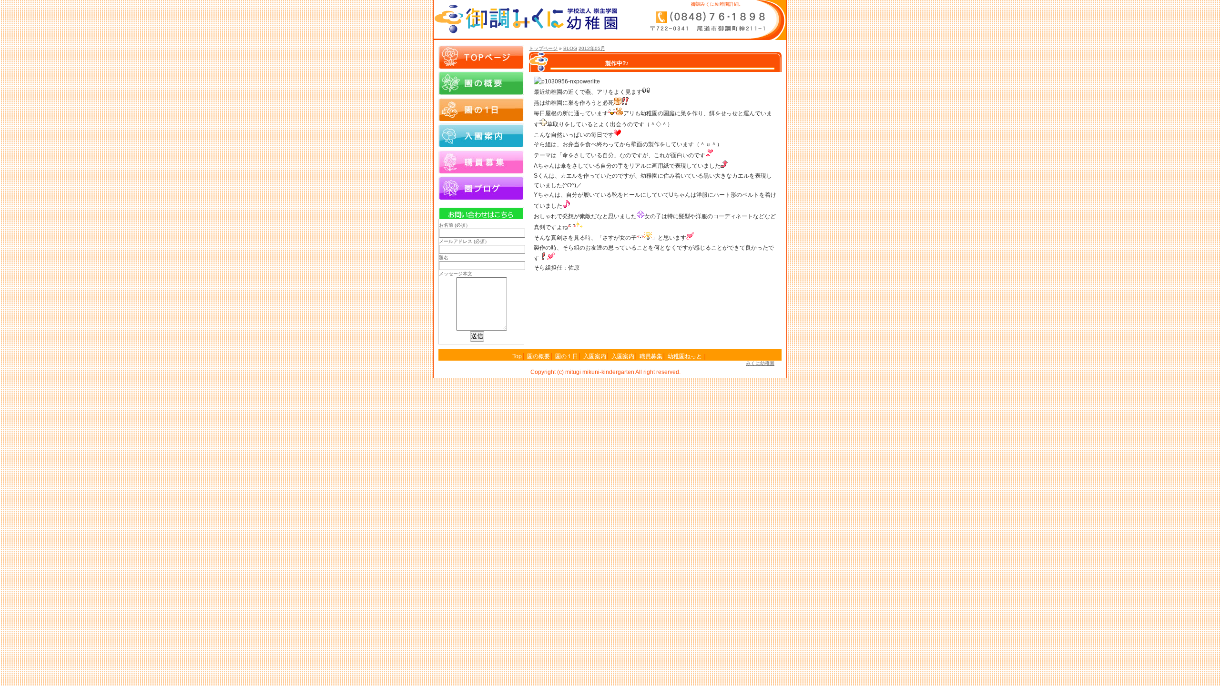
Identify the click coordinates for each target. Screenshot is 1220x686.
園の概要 (481, 83)
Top (517, 356)
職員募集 (481, 161)
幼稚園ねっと (685, 356)
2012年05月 (592, 48)
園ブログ (481, 188)
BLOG (570, 48)
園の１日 (481, 109)
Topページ (481, 57)
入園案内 (481, 135)
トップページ (543, 48)
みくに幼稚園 (760, 363)
